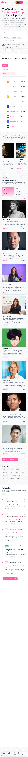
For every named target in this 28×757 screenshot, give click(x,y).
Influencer (12, 478)
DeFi (8, 37)
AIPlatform (5, 478)
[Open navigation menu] (25, 2)
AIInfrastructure (12, 481)
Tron (11, 116)
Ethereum (5, 40)
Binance (12, 96)
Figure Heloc (13, 121)
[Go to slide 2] (24, 198)
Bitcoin (19, 37)
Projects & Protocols (14, 545)
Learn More (9, 49)
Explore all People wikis (9, 459)
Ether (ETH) (13, 86)
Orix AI (16, 549)
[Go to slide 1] (23, 198)
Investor (22, 472)
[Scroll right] (25, 157)
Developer (5, 472)
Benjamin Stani (17, 516)
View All (4, 65)
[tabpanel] (14, 103)
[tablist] (14, 73)
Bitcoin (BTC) (13, 82)
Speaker (17, 469)
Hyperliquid (13, 126)
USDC (11, 106)
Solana (4, 481)
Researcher (14, 475)
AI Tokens (14, 37)
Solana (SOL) (13, 111)
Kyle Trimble (16, 501)
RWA (20, 475)
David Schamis (17, 566)
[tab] (8, 73)
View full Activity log (9, 578)
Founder (4, 469)
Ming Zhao (16, 533)
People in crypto (12, 499)
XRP (11, 101)
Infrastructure (6, 475)
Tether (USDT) (13, 91)
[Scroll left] (3, 157)
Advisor (11, 472)
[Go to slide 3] (25, 198)
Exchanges (12, 40)
